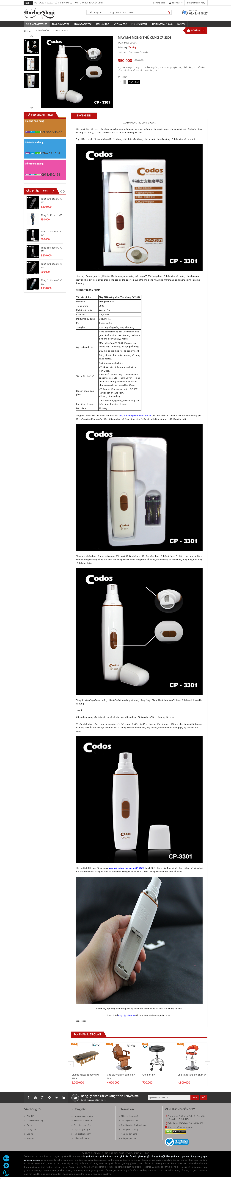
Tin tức (30, 1125)
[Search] (169, 12)
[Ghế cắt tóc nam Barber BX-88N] (121, 1057)
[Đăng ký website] (177, 1142)
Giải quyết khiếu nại (129, 1120)
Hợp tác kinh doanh (82, 1134)
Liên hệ (30, 1134)
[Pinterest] (49, 1097)
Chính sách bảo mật (130, 1116)
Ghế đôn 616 (149, 1074)
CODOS (133, 42)
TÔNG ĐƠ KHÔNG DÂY (138, 52)
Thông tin (84, 115)
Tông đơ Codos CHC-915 (52, 265)
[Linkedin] (63, 1097)
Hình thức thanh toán (83, 1120)
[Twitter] (56, 1097)
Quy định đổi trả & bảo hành (133, 1125)
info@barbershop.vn (183, 1127)
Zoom (110, 105)
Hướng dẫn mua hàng (83, 1116)
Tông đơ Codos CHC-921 (52, 233)
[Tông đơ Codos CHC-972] (33, 251)
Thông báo (31, 1129)
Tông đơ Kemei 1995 (51, 215)
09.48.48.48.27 (198, 13)
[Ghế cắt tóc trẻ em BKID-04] (192, 1057)
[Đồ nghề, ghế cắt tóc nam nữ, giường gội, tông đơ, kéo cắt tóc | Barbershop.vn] (39, 13)
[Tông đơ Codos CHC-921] (33, 235)
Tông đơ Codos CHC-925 (52, 200)
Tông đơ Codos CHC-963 (52, 282)
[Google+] (42, 1097)
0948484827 (184, 1123)
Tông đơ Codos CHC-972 (52, 249)
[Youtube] (35, 1097)
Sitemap (30, 1138)
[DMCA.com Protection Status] (175, 1131)
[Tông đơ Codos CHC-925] (33, 202)
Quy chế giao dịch (82, 1129)
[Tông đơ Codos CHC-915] (33, 267)
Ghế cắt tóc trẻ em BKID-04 (192, 1074)
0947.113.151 (50, 153)
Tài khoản (176, 2)
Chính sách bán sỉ (81, 1138)
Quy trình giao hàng (82, 1125)
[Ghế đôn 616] (156, 1057)
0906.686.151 (197, 1123)
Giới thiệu (31, 1116)
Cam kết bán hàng (35, 1120)
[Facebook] (28, 1097)
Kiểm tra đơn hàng (197, 2)
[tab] (84, 115)
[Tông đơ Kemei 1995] (33, 218)
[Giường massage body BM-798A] (86, 1057)
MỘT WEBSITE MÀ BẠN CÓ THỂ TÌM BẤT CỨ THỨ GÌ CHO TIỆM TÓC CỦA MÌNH (68, 2)
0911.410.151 (50, 174)
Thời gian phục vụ (128, 1138)
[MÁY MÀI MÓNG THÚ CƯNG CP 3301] (31, 46)
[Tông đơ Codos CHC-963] (33, 283)
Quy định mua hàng (129, 1129)
